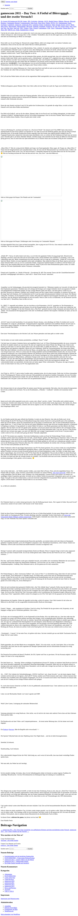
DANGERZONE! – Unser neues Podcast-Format (20, 858)
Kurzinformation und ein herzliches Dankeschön (19, 856)
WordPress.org (9, 911)
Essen (69, 23)
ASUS (46, 21)
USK (48, 28)
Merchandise (12, 26)
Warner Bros (67, 28)
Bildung (61, 21)
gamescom (18, 25)
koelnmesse (47, 25)
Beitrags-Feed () (11, 908)
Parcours (11, 729)
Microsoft (29, 26)
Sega (71, 26)
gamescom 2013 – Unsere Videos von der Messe (19, 860)
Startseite (7, 5)
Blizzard (72, 21)
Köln (53, 25)
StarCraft (16, 28)
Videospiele (58, 28)
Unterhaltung (42, 28)
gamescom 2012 (9, 884)
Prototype (49, 26)
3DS (29, 21)
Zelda (17, 30)
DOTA (53, 23)
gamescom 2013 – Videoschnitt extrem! (16, 861)
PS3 (59, 26)
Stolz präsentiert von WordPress (10, 914)
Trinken (26, 28)
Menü (3, 1)
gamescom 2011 (15, 21)
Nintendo (36, 26)
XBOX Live (11, 30)
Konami (58, 25)
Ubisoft (35, 28)
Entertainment (63, 23)
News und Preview (10, 888)
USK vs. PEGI (9, 891)
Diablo (48, 23)
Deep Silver (41, 23)
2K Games (23, 21)
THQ (21, 28)
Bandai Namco (53, 21)
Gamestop (36, 25)
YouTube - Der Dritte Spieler (9, 840)
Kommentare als (11, 909)
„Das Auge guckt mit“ (59, 472)
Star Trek (3, 28)
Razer (63, 26)
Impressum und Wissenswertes (10, 898)
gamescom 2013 (9, 886)
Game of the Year (10, 878)
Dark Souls (34, 23)
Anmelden (8, 906)
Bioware (66, 21)
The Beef (7, 889)
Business (3, 23)
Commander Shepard (13, 23)
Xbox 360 (4, 30)
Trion (30, 28)
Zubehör (22, 30)
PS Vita (55, 26)
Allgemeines (8, 874)
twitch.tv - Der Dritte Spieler (9, 845)
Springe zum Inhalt (11, 1)
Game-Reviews (9, 879)
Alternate (40, 21)
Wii (72, 28)
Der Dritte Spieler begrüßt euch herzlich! (17, 863)
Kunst (63, 25)
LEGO (68, 25)
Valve (52, 28)
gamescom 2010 (9, 881)
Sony (74, 26)
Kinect (41, 25)
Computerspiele (25, 23)
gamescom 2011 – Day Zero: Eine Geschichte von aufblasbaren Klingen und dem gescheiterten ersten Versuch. (35, 830)
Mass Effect (4, 26)
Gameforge (10, 25)
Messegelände (21, 26)
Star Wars (10, 28)
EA (57, 23)
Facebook (4, 25)
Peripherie (42, 26)
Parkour (5, 729)
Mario (72, 25)
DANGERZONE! (10, 876)
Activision (34, 21)
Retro (67, 26)
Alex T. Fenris (29, 30)
